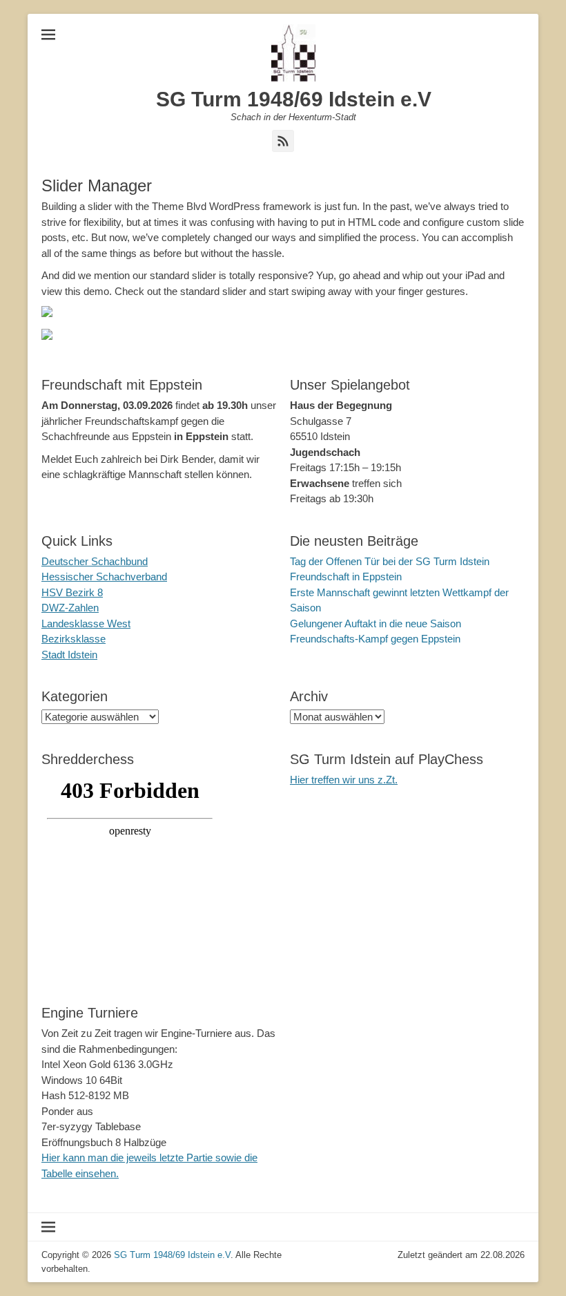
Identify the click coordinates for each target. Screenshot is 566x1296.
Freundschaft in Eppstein (346, 576)
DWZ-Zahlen (70, 607)
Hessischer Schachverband (104, 576)
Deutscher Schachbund (94, 561)
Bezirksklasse (73, 639)
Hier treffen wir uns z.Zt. (344, 779)
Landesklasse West (85, 623)
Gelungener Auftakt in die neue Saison (375, 623)
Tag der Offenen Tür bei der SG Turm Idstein (389, 561)
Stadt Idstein (69, 654)
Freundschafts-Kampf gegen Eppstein (375, 639)
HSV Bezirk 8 (72, 592)
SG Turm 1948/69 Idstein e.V (293, 99)
